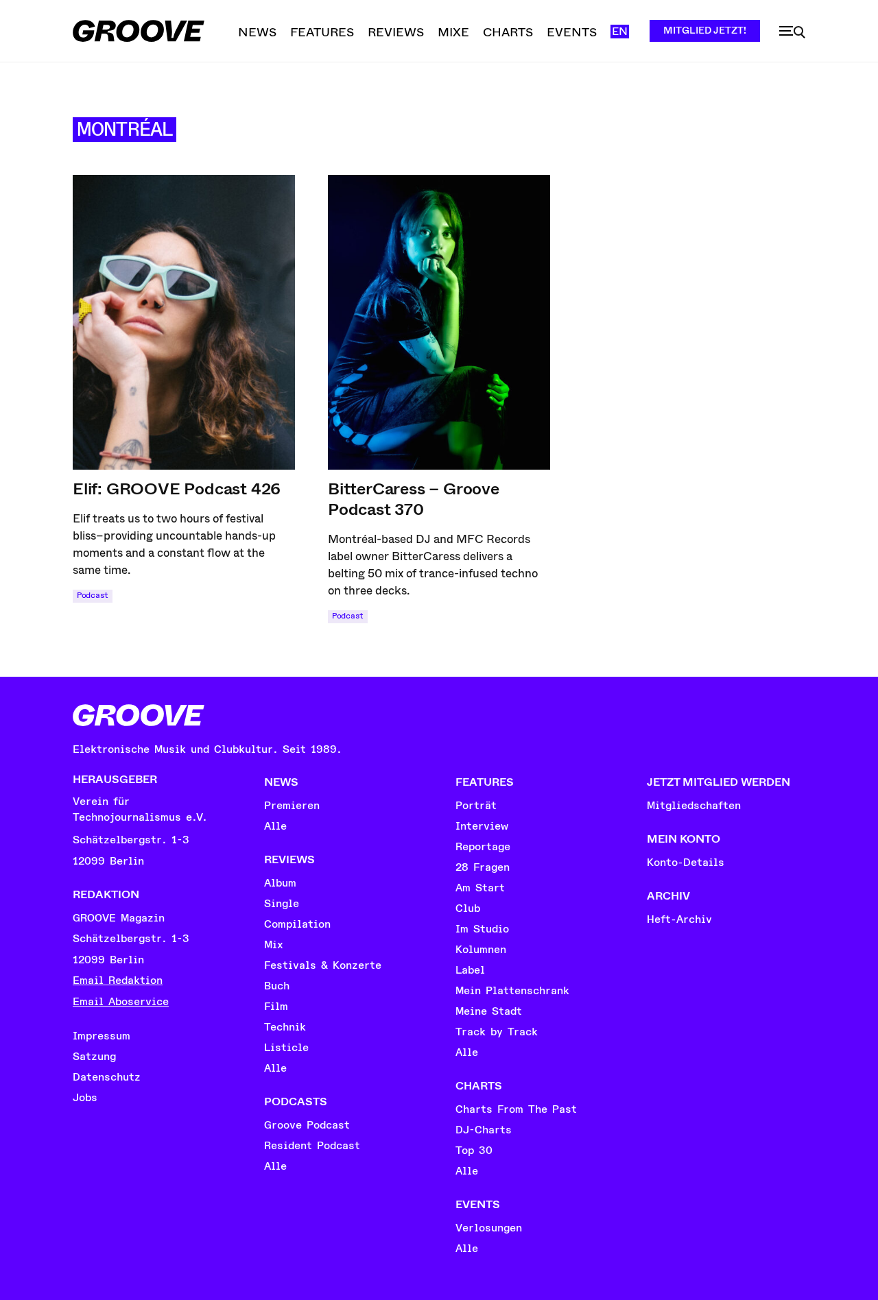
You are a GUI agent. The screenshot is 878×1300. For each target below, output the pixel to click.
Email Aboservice (121, 1002)
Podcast (92, 595)
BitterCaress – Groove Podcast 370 (413, 499)
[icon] (792, 32)
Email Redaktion (118, 980)
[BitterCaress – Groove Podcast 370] (439, 322)
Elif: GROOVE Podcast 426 (177, 489)
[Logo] (138, 31)
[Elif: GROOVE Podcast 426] (184, 322)
